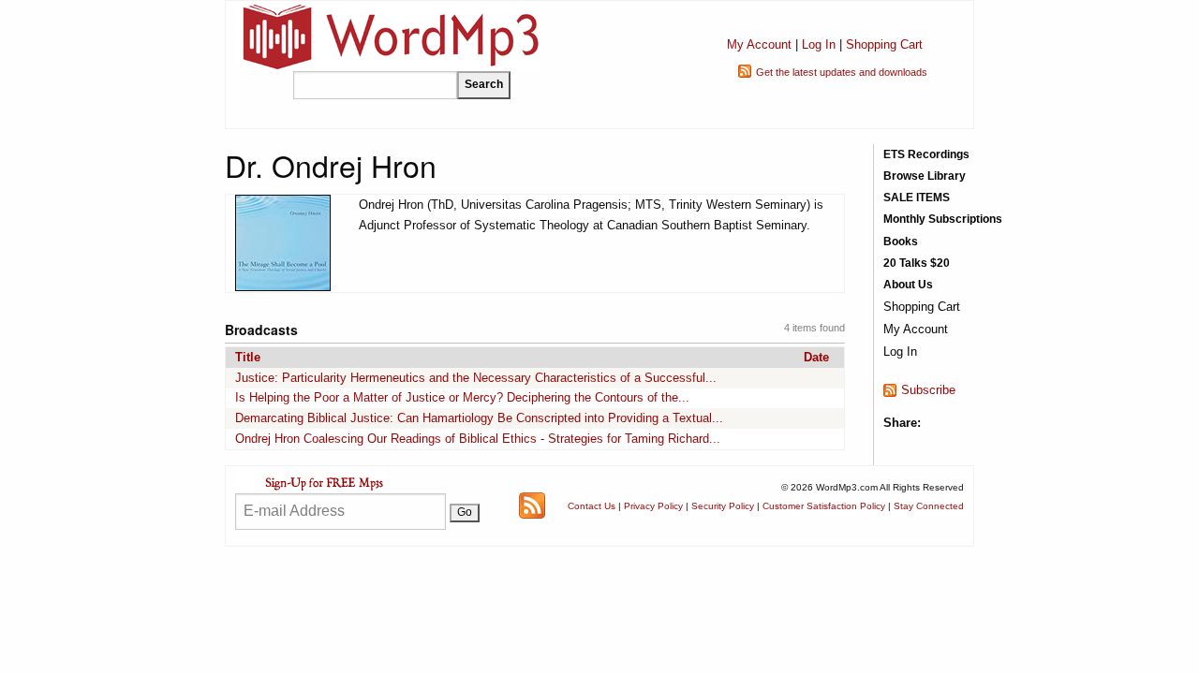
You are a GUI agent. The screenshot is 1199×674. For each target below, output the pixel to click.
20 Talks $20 (916, 263)
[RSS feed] (532, 505)
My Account (759, 44)
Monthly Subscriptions (942, 219)
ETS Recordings (926, 154)
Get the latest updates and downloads (841, 72)
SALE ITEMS (916, 197)
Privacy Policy (653, 506)
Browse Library (924, 176)
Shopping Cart (884, 44)
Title (247, 357)
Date (816, 357)
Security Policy (722, 506)
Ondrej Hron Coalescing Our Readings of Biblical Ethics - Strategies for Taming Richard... (477, 439)
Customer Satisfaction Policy (823, 506)
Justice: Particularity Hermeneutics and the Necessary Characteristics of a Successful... (476, 378)
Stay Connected (929, 506)
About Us (908, 284)
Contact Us (591, 506)
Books (900, 241)
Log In (819, 44)
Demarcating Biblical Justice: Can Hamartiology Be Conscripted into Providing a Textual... (479, 418)
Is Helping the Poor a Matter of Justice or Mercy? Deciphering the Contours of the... (462, 397)
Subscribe (928, 390)
